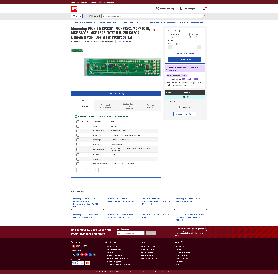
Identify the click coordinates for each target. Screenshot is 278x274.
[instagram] (86, 254)
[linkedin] (77, 254)
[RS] (74, 9)
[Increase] (199, 47)
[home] (72, 22)
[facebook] (90, 254)
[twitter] (73, 254)
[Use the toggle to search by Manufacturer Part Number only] (99, 16)
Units (170, 40)
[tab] (82, 105)
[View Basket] (204, 8)
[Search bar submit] (204, 16)
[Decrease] (170, 47)
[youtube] (82, 254)
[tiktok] (94, 254)
